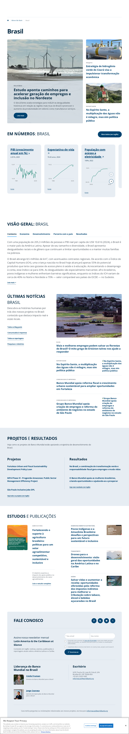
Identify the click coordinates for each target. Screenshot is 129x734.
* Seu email (70, 636)
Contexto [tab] (12, 234)
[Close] (126, 725)
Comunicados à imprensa (17, 333)
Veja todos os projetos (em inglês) (18, 496)
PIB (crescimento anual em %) (21, 151)
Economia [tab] (24, 234)
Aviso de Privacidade (91, 640)
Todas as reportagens (15, 338)
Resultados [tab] (81, 234)
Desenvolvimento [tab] (41, 234)
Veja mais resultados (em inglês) (79, 487)
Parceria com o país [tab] (63, 234)
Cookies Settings (90, 725)
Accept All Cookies (106, 725)
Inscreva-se (74, 652)
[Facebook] (94, 620)
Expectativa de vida (61, 149)
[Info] (100, 620)
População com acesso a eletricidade (95, 153)
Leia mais (20, 115)
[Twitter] (112, 620)
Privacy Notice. (46, 732)
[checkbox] (65, 647)
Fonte (12, 189)
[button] (111, 181)
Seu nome (95, 636)
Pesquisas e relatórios (15, 344)
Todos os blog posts (14, 327)
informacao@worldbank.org (83, 679)
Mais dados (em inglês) (109, 134)
